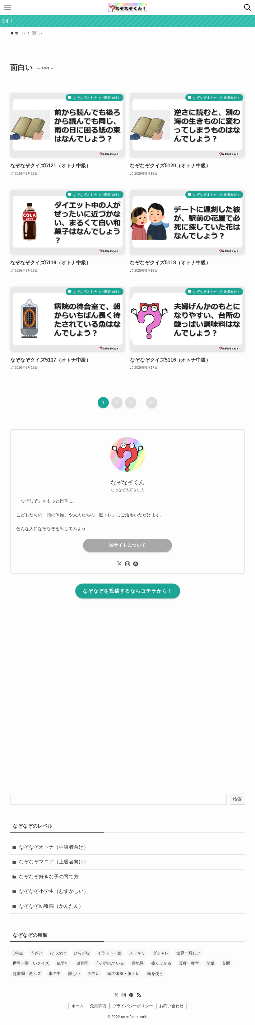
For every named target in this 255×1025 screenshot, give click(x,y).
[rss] (138, 995)
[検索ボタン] (247, 7)
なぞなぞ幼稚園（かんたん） (51, 906)
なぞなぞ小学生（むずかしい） (54, 891)
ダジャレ (161, 953)
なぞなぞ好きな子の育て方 (49, 876)
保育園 (82, 963)
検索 (237, 798)
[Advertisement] (127, 698)
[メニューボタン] (7, 7)
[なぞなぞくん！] (127, 7)
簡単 (210, 963)
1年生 (18, 953)
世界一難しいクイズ (31, 963)
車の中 (55, 973)
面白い (94, 973)
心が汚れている (110, 963)
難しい (74, 973)
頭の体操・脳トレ (123, 973)
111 (151, 402)
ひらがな (82, 953)
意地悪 (138, 963)
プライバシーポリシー (133, 1006)
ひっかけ (58, 953)
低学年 (63, 963)
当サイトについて (127, 545)
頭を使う (155, 973)
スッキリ (137, 953)
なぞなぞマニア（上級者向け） (54, 861)
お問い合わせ (171, 1006)
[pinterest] (135, 564)
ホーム (78, 1006)
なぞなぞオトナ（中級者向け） (54, 847)
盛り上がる (161, 963)
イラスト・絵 (109, 953)
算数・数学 (189, 963)
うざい (36, 953)
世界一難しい (188, 953)
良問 (226, 963)
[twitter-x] (119, 564)
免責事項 (98, 1006)
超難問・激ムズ (27, 973)
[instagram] (127, 564)
